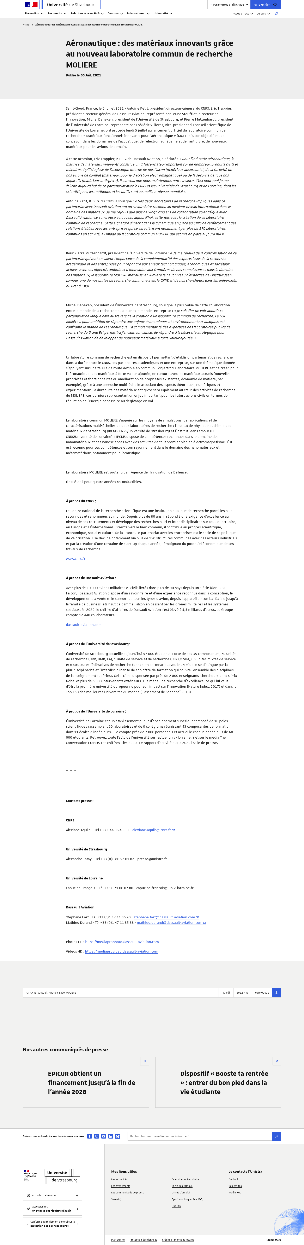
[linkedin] (110, 1136)
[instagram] (96, 1136)
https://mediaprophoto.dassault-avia (115, 941)
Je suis (261, 13)
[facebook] (89, 1136)
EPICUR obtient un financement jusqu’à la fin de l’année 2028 (91, 1083)
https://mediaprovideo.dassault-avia (114, 951)
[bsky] (117, 1136)
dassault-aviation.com (84, 624)
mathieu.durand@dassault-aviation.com (169, 922)
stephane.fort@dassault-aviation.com (164, 917)
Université (161, 13)
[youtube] (103, 1136)
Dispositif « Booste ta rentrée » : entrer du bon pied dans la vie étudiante (224, 1083)
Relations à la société (85, 13)
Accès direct (241, 13)
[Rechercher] (276, 13)
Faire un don (262, 4)
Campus (113, 13)
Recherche (55, 13)
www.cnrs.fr (75, 558)
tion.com (152, 941)
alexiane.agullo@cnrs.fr (151, 830)
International (136, 13)
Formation (32, 13)
